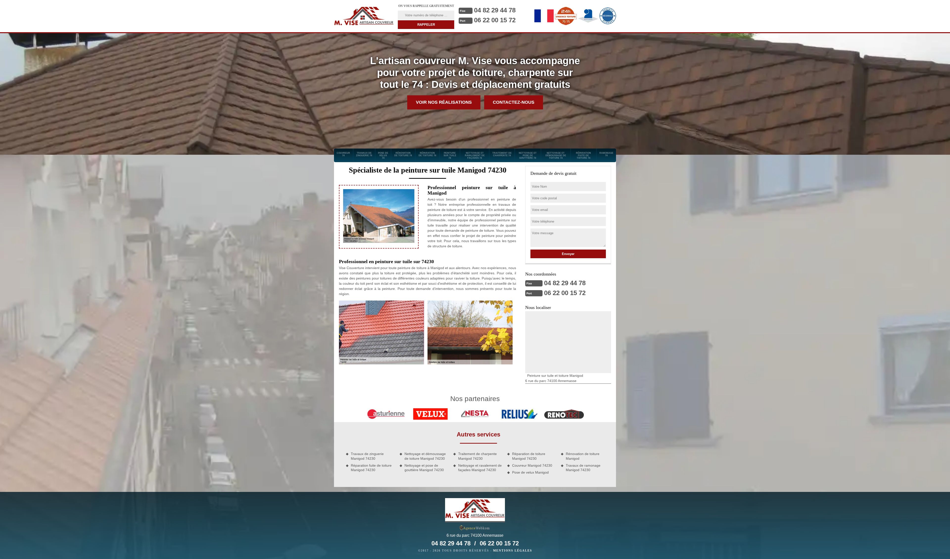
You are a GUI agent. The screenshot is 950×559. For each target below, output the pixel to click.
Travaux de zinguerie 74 (364, 154)
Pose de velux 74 (383, 155)
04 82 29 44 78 (495, 10)
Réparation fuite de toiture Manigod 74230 (371, 467)
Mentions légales (512, 550)
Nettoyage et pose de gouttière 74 (528, 155)
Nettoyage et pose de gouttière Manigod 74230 (424, 467)
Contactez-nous (513, 102)
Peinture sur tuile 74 (450, 155)
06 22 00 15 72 (495, 20)
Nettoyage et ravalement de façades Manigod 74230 (480, 467)
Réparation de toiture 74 (427, 154)
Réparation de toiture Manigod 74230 (528, 456)
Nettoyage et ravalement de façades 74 (475, 155)
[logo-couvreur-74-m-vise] (364, 16)
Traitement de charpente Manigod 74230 (477, 456)
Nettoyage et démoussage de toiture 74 (556, 155)
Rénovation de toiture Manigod (582, 456)
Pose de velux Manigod (530, 472)
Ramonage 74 (606, 154)
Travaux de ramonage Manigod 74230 (583, 467)
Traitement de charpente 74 (502, 154)
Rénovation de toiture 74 (403, 154)
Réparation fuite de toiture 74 (583, 155)
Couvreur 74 (343, 154)
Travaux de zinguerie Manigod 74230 (367, 456)
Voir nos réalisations (444, 102)
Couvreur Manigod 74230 (532, 465)
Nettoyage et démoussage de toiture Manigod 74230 (425, 456)
